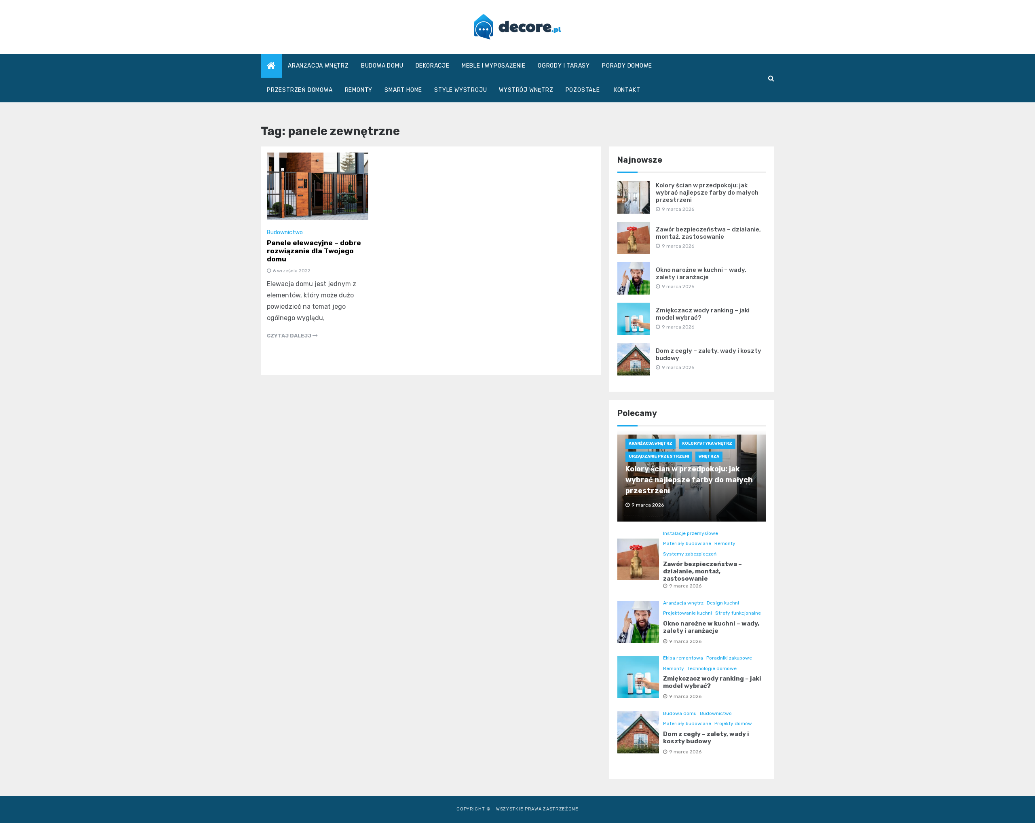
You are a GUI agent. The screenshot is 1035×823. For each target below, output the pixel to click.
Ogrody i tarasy (564, 65)
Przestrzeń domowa (300, 90)
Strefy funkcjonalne (738, 613)
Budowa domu (382, 65)
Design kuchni (723, 603)
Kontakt (627, 90)
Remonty (359, 90)
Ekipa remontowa (683, 658)
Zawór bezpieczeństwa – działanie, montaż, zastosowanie (708, 233)
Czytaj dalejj (290, 336)
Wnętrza (709, 456)
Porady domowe (627, 65)
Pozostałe (583, 90)
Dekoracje (433, 65)
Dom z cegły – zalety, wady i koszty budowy (706, 737)
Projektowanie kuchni (687, 613)
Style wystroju (460, 90)
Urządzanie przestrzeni (659, 456)
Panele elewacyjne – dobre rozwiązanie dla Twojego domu (314, 251)
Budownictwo (285, 232)
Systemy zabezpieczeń (689, 554)
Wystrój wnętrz (526, 90)
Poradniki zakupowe (729, 658)
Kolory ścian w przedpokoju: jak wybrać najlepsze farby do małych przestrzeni (707, 193)
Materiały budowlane (687, 543)
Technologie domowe (712, 668)
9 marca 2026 (685, 586)
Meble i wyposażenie (494, 65)
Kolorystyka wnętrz (707, 443)
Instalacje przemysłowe (690, 533)
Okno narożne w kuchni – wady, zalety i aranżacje (701, 273)
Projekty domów (733, 723)
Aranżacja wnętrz (318, 65)
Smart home (403, 90)
